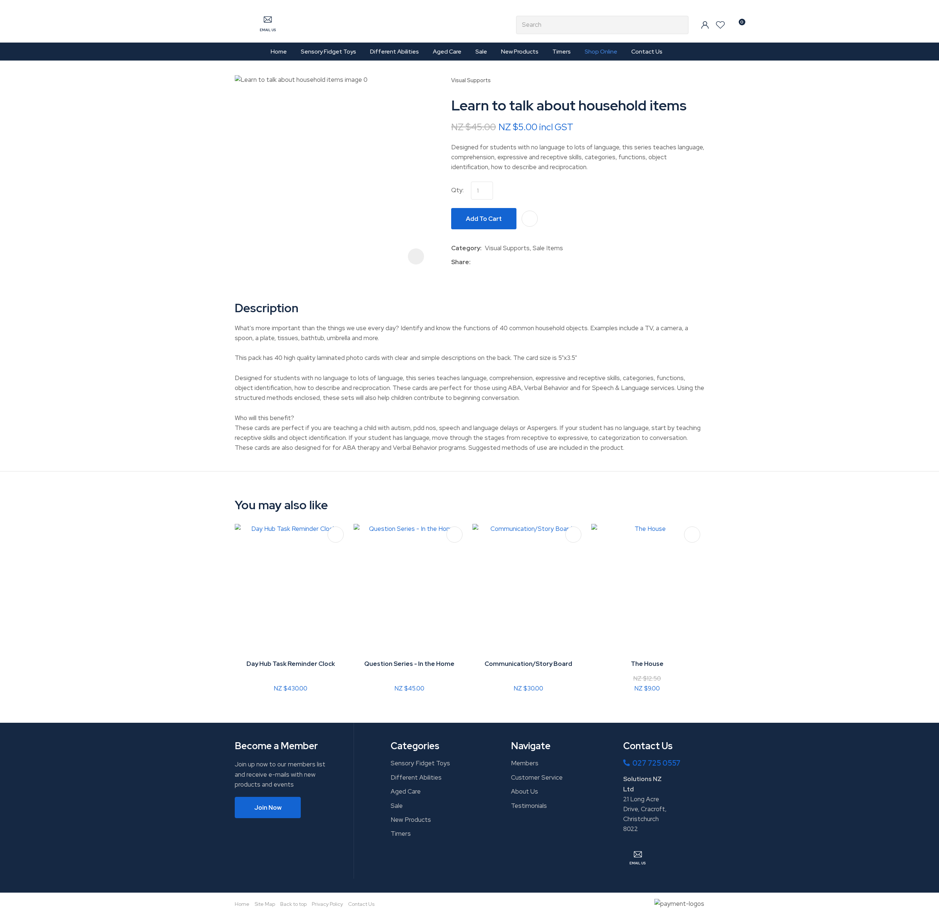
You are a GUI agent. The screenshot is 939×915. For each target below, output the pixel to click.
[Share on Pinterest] (507, 262)
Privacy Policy (327, 904)
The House (647, 664)
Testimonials (529, 805)
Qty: (457, 190)
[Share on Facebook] (475, 262)
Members (524, 763)
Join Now (268, 807)
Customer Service (537, 777)
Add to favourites (336, 534)
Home (279, 51)
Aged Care (447, 51)
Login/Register (705, 25)
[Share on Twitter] (485, 262)
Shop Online (601, 51)
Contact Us (646, 51)
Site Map (265, 904)
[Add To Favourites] (530, 219)
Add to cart (484, 219)
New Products (519, 51)
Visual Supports (471, 80)
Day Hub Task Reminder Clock (290, 664)
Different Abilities (394, 51)
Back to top (293, 904)
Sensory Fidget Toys (328, 51)
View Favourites (720, 25)
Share (460, 262)
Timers (561, 51)
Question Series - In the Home (409, 664)
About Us (524, 791)
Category (465, 248)
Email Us (268, 30)
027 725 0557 (656, 763)
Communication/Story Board (528, 664)
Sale (481, 51)
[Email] (496, 262)
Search (679, 25)
